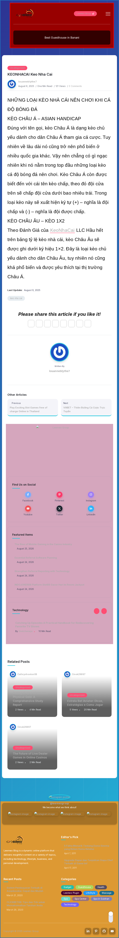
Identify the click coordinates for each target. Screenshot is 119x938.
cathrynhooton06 (27, 674)
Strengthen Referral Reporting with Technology (42, 571)
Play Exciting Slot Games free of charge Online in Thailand (28, 409)
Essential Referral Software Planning (36, 557)
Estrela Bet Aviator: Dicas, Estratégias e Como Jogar (85, 702)
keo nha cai (16, 298)
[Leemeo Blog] (25, 13)
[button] (96, 611)
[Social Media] (28, 497)
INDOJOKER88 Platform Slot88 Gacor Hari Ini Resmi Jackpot (49, 584)
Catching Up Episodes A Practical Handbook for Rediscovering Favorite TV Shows (54, 624)
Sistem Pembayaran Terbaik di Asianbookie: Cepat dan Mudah (25, 889)
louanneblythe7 (27, 81)
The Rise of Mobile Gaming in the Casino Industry (43, 544)
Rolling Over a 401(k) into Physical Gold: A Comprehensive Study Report (30, 698)
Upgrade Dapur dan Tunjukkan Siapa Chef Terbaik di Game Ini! (88, 862)
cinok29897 (78, 674)
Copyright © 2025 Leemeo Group (21, 931)
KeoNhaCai (62, 230)
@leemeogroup (59, 803)
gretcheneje (26, 631)
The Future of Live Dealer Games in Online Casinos (30, 755)
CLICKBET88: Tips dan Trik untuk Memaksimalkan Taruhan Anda (26, 904)
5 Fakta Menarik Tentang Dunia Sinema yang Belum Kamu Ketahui (86, 847)
